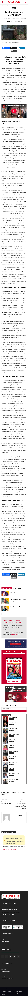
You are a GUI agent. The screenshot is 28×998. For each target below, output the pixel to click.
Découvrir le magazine (14, 681)
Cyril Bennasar (13, 728)
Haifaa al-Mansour (21, 792)
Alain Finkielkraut (13, 723)
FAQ (2, 939)
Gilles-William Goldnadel (15, 774)
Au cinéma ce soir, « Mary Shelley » (14, 13)
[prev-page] (2, 614)
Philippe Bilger (13, 740)
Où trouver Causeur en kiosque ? (9, 944)
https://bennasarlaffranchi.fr (14, 731)
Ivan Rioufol (12, 768)
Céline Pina (12, 745)
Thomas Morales (13, 779)
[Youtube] (18, 956)
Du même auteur (17, 588)
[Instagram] (6, 956)
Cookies (3, 976)
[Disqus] (14, 870)
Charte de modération (7, 978)
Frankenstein (13, 792)
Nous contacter (5, 941)
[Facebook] (2, 956)
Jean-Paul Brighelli (14, 734)
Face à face (13, 592)
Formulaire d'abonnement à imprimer (10, 912)
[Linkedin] (10, 956)
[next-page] (5, 614)
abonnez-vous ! (15, 634)
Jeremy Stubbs (13, 762)
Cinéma (7, 792)
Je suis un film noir (15, 606)
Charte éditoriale (5, 971)
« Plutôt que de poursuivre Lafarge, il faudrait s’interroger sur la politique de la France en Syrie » (21, 805)
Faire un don (4, 916)
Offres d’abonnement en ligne (9, 909)
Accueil (2, 5)
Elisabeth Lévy (13, 717)
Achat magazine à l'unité (7, 914)
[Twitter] (14, 956)
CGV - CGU (4, 974)
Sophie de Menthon (14, 757)
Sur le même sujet (6, 588)
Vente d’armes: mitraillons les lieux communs (6, 803)
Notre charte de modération (9, 849)
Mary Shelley (4, 794)
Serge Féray (9, 21)
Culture (7, 5)
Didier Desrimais (13, 751)
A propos (3, 969)
